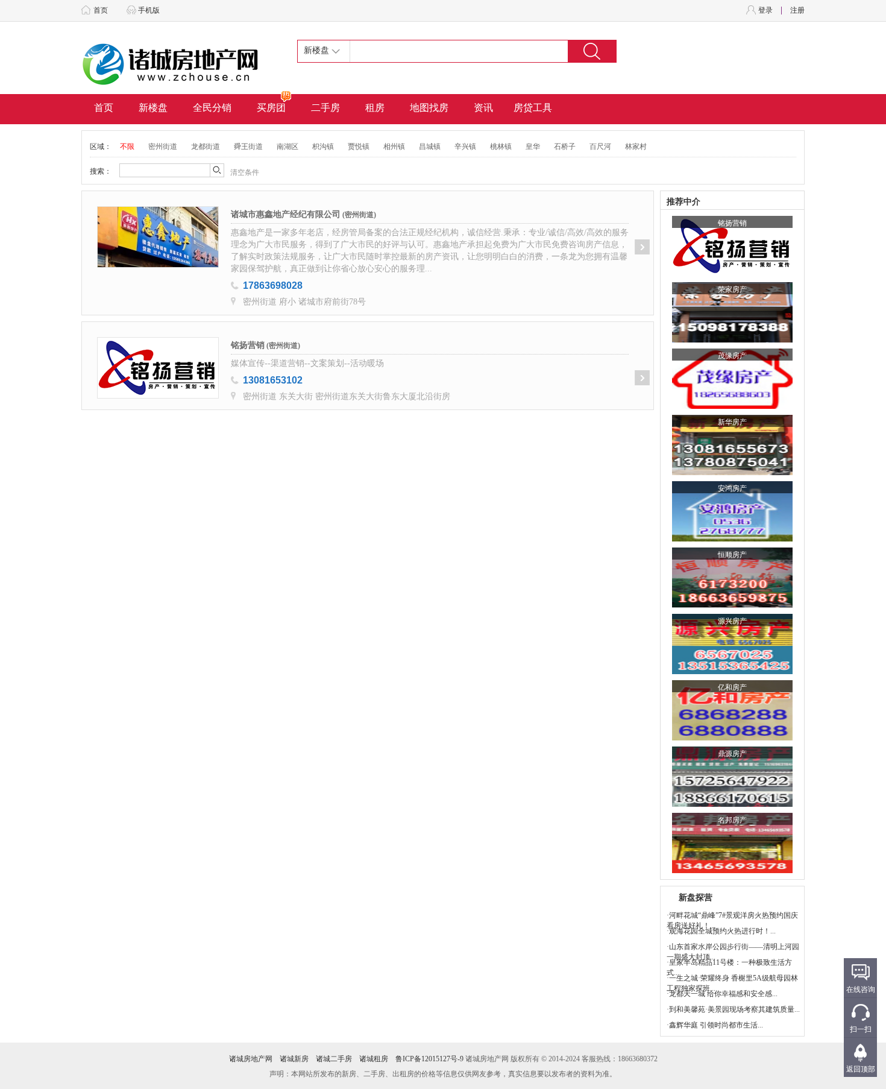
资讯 (483, 108)
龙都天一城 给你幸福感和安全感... (723, 994)
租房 (375, 108)
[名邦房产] (732, 870)
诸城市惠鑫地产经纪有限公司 (286, 214)
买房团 (271, 108)
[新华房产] (732, 473)
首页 (100, 10)
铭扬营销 (248, 345)
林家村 (636, 146)
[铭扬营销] (732, 274)
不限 (127, 146)
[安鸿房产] (732, 539)
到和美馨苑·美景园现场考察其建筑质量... (734, 1009)
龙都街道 (205, 146)
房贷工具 (533, 108)
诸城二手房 (334, 1059)
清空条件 (244, 172)
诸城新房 (294, 1059)
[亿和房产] (732, 738)
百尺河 (600, 146)
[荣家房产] (732, 340)
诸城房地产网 (250, 1059)
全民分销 (212, 108)
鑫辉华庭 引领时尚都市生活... (716, 1025)
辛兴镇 (465, 146)
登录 (765, 10)
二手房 (325, 108)
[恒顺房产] (732, 605)
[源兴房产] (732, 672)
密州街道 (162, 146)
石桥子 (565, 146)
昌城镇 (430, 146)
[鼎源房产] (732, 804)
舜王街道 (248, 146)
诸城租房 (373, 1059)
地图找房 (429, 108)
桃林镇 (501, 146)
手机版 (149, 10)
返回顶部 (860, 1069)
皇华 (533, 146)
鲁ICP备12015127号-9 (429, 1059)
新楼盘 (153, 108)
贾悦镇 (358, 146)
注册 (797, 10)
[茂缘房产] (732, 406)
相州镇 (394, 146)
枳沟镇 (323, 146)
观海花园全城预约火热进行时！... (722, 931)
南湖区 (287, 146)
